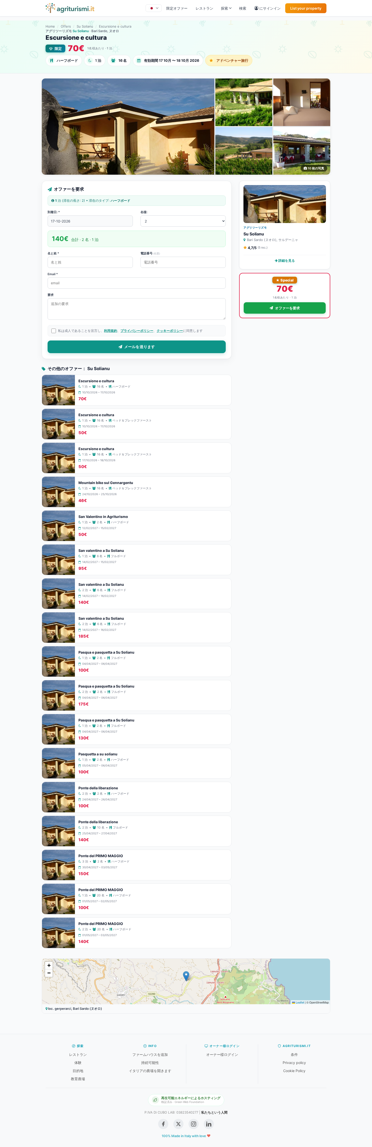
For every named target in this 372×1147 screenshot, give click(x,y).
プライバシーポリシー (136, 331)
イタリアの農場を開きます (150, 1071)
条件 (294, 1054)
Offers (66, 26)
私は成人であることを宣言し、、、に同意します (130, 331)
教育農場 (78, 1079)
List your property (305, 8)
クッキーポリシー (170, 331)
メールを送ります (139, 346)
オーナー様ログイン (222, 1054)
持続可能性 (150, 1062)
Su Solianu (85, 26)
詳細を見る (286, 260)
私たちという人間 (214, 1112)
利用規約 (110, 331)
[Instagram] (194, 1124)
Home (50, 26)
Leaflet (299, 1002)
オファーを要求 (287, 308)
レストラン (204, 8)
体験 (77, 1062)
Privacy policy (294, 1062)
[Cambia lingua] (154, 8)
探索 (224, 8)
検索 (242, 8)
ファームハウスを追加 (150, 1054)
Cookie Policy (294, 1071)
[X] (178, 1124)
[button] (186, 976)
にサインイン (270, 8)
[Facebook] (163, 1124)
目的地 (78, 1071)
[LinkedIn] (209, 1124)
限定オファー (177, 8)
